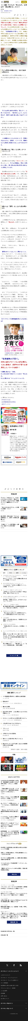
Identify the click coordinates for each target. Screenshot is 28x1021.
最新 (4, 573)
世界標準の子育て (8, 11)
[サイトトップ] (6, 2)
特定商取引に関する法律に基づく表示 (9, 985)
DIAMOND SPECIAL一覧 (8, 931)
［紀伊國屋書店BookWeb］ (9, 402)
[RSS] (21, 965)
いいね (24, 573)
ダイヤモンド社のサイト (7, 1003)
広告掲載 (3, 993)
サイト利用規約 (4, 983)
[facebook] (14, 965)
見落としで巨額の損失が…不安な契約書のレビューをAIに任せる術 (14, 853)
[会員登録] (24, 2)
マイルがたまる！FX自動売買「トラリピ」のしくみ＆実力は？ (14, 863)
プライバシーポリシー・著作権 (8, 988)
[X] (7, 965)
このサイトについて (5, 975)
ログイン (18, 1)
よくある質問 (4, 990)
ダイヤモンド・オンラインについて (10, 971)
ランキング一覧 (14, 655)
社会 (2, 11)
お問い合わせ (4, 996)
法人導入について (5, 998)
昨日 (10, 573)
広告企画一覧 (4, 935)
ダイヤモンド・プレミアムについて (9, 977)
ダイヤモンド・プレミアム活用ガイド (9, 980)
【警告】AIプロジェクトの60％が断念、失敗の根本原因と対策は (14, 869)
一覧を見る (14, 874)
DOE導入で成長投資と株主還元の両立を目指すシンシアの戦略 (14, 848)
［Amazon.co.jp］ (6, 400)
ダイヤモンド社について (7, 1008)
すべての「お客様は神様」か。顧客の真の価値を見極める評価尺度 (14, 858)
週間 (17, 573)
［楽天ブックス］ (6, 404)
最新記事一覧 (14, 922)
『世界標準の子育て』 (12, 31)
